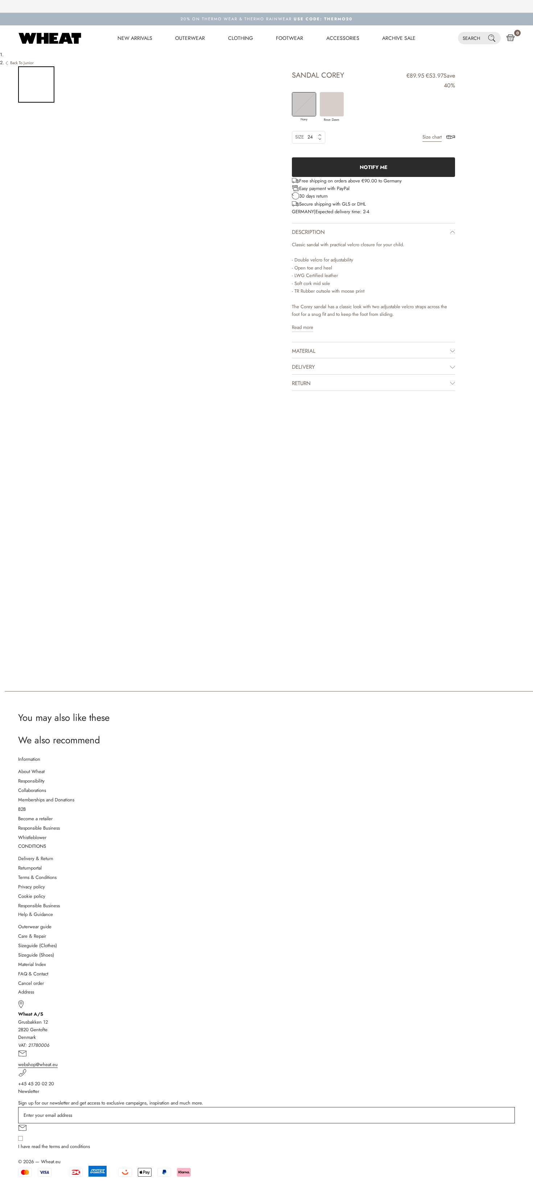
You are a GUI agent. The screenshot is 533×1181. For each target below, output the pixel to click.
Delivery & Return (35, 858)
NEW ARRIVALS (134, 38)
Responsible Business (39, 828)
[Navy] (304, 104)
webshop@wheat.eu (38, 1064)
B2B (22, 809)
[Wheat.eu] (50, 38)
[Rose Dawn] (332, 104)
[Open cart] (510, 38)
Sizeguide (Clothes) (37, 945)
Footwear (289, 38)
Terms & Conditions (37, 877)
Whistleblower (32, 837)
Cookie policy (31, 896)
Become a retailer (35, 818)
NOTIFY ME (373, 167)
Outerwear (190, 38)
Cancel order (31, 983)
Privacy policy (31, 886)
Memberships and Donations (46, 799)
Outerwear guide (34, 926)
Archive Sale (399, 38)
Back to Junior (22, 63)
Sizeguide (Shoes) (36, 954)
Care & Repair (32, 936)
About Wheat (31, 771)
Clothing (240, 38)
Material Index (32, 964)
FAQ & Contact (33, 973)
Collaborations (32, 790)
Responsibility (31, 780)
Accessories (342, 38)
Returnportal (30, 867)
